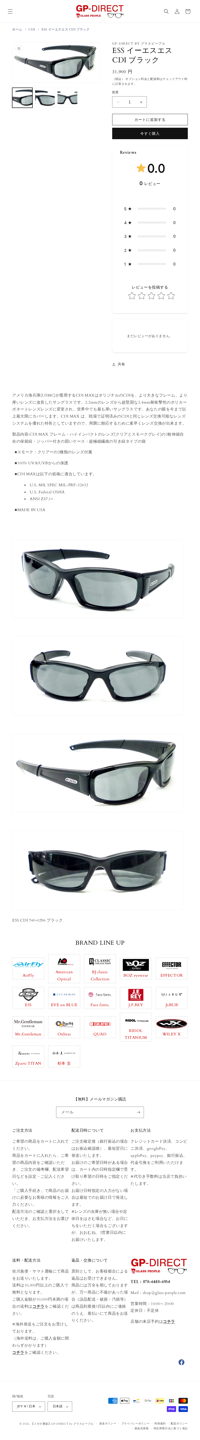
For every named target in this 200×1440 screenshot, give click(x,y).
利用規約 (160, 1423)
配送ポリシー (179, 1423)
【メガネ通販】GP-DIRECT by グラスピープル (62, 1424)
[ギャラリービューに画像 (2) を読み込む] (45, 98)
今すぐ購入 (150, 133)
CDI (32, 29)
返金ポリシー (107, 1423)
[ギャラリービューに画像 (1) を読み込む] (22, 98)
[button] (10, 11)
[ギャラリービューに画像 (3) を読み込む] (67, 98)
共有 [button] (121, 364)
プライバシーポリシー (135, 1423)
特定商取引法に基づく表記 (171, 1428)
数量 (115, 92)
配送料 (155, 79)
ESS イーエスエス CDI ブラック (65, 29)
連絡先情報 (141, 1428)
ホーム (17, 29)
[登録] (138, 1112)
